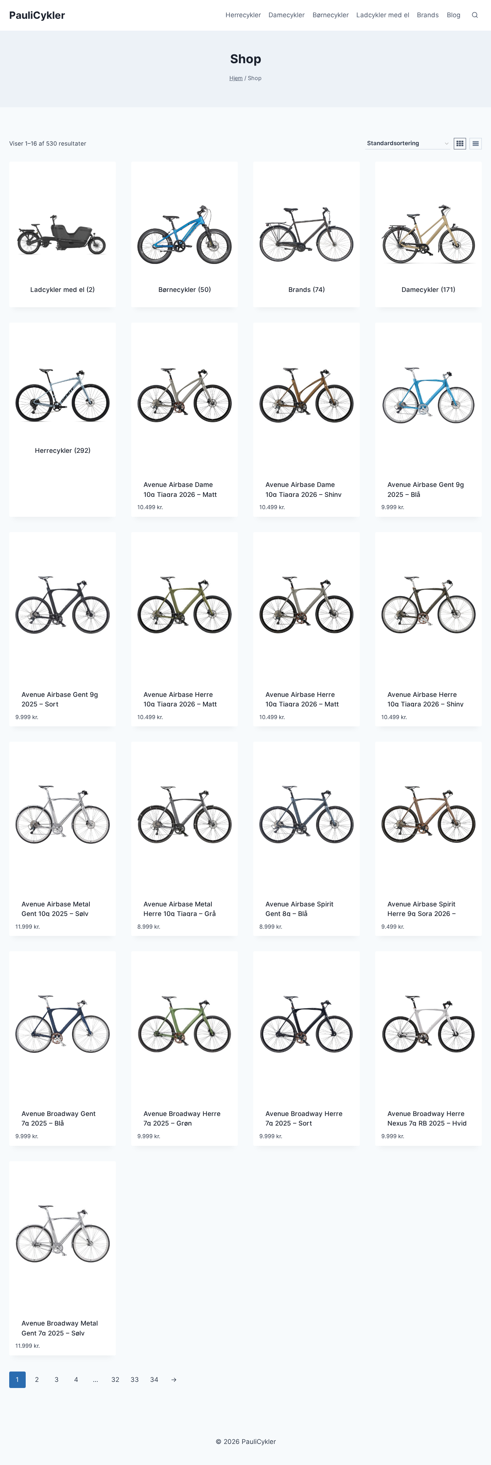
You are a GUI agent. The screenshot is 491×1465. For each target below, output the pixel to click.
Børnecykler (331, 15)
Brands (428, 15)
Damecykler (287, 15)
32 (115, 1379)
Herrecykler (243, 15)
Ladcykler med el (382, 15)
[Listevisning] (476, 143)
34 (154, 1379)
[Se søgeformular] (475, 15)
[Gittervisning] (460, 143)
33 (134, 1379)
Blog (453, 15)
